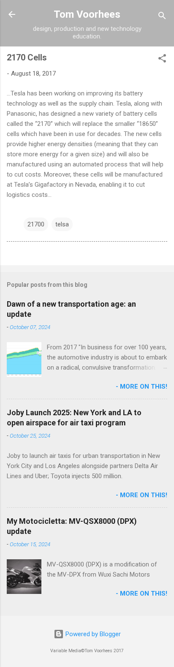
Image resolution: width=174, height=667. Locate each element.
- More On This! (141, 386)
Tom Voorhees (87, 14)
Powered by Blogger (92, 634)
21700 (35, 224)
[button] (162, 59)
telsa (62, 224)
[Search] (162, 17)
